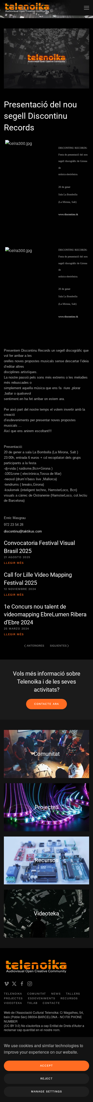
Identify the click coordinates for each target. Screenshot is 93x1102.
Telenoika (13, 993)
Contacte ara (46, 704)
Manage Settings (46, 1091)
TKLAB (32, 1003)
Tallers (73, 993)
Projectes (13, 998)
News (56, 993)
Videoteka (13, 1003)
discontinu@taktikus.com (23, 531)
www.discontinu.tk (68, 214)
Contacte (51, 1003)
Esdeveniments (41, 998)
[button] (86, 8)
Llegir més (14, 563)
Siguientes (58, 645)
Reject (46, 1078)
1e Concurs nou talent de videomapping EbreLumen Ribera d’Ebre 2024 (45, 614)
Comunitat (36, 993)
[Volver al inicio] (27, 8)
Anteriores (35, 645)
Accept (46, 1065)
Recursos (69, 998)
